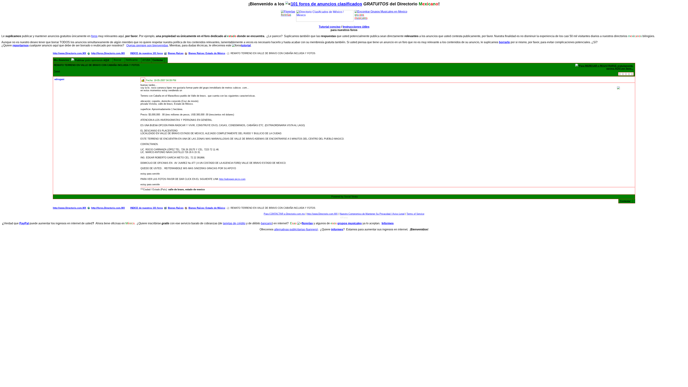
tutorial (246, 45)
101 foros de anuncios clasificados (326, 3)
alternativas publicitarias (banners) (296, 229)
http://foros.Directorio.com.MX (108, 53)
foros (94, 36)
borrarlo (504, 42)
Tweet (57, 71)
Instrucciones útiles (356, 26)
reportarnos (21, 45)
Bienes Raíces (175, 53)
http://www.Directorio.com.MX (69, 53)
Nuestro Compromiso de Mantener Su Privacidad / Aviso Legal (372, 213)
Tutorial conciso (330, 26)
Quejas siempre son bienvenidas (147, 45)
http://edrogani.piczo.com (232, 179)
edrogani (59, 79)
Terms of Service (415, 213)
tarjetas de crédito (234, 223)
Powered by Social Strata (344, 196)
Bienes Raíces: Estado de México (206, 53)
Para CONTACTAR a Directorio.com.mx (284, 213)
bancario (266, 223)
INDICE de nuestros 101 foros (146, 53)
